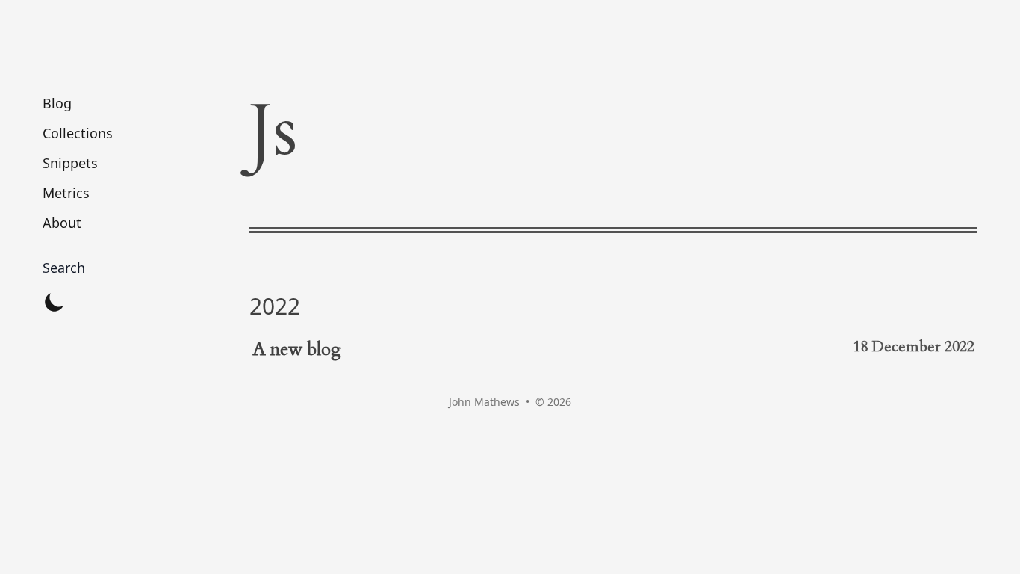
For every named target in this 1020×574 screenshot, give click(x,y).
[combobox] (78, 267)
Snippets (70, 163)
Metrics (66, 193)
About (62, 223)
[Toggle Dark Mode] (54, 302)
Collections (78, 133)
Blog (57, 103)
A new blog (296, 349)
